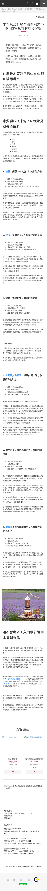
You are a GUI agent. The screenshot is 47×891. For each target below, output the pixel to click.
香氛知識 (19, 9)
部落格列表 (11, 9)
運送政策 (7, 818)
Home (4, 9)
